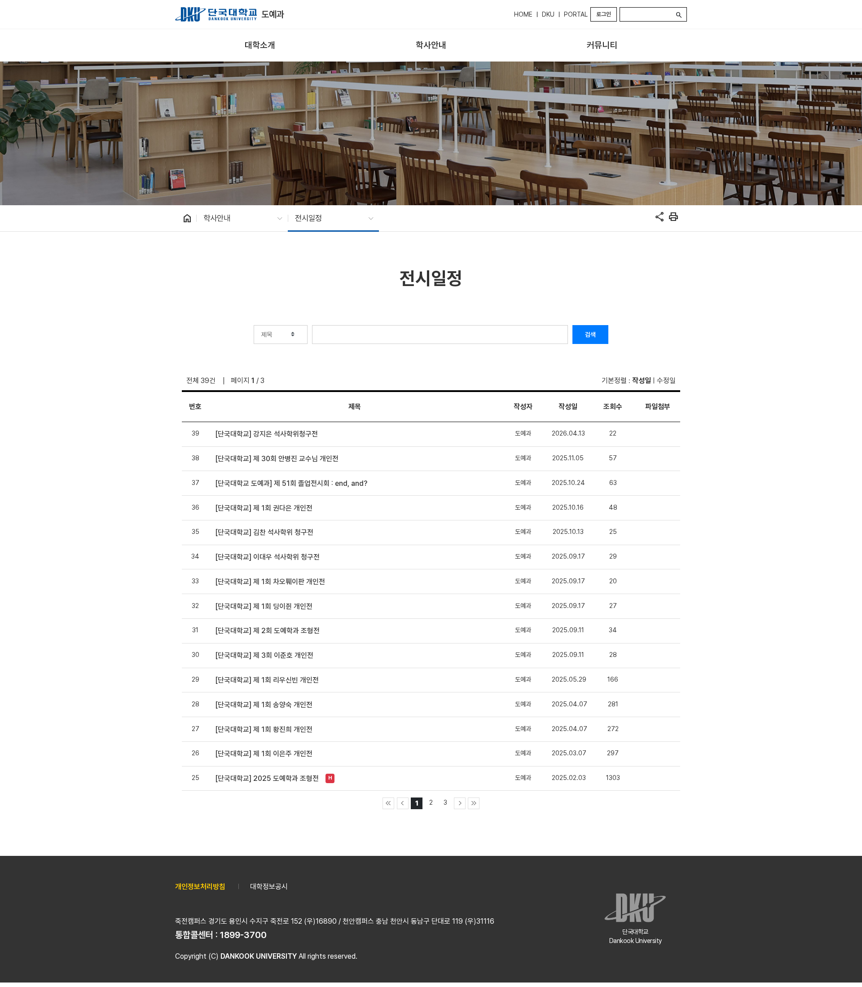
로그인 (603, 14)
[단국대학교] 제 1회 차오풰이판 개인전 (270, 581)
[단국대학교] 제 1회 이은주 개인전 (263, 753)
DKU (548, 14)
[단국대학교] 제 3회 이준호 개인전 (264, 655)
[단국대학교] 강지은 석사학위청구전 (266, 434)
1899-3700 (243, 935)
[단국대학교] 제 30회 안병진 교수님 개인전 (277, 458)
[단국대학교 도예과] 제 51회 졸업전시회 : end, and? (291, 483)
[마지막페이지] (473, 803)
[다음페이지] (460, 803)
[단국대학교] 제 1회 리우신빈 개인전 (267, 680)
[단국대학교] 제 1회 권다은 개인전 (263, 508)
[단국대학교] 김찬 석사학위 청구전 (264, 532)
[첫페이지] (388, 803)
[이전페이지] (403, 803)
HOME (523, 14)
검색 (590, 334)
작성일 (641, 380)
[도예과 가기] (216, 14)
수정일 (666, 380)
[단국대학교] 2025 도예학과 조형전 (267, 778)
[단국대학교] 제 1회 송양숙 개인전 (263, 705)
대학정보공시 (269, 886)
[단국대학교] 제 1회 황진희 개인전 (263, 729)
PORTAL (576, 14)
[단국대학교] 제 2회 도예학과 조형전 (267, 630)
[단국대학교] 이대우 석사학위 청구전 (267, 557)
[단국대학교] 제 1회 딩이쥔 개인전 (263, 606)
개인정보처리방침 (200, 886)
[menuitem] (259, 46)
